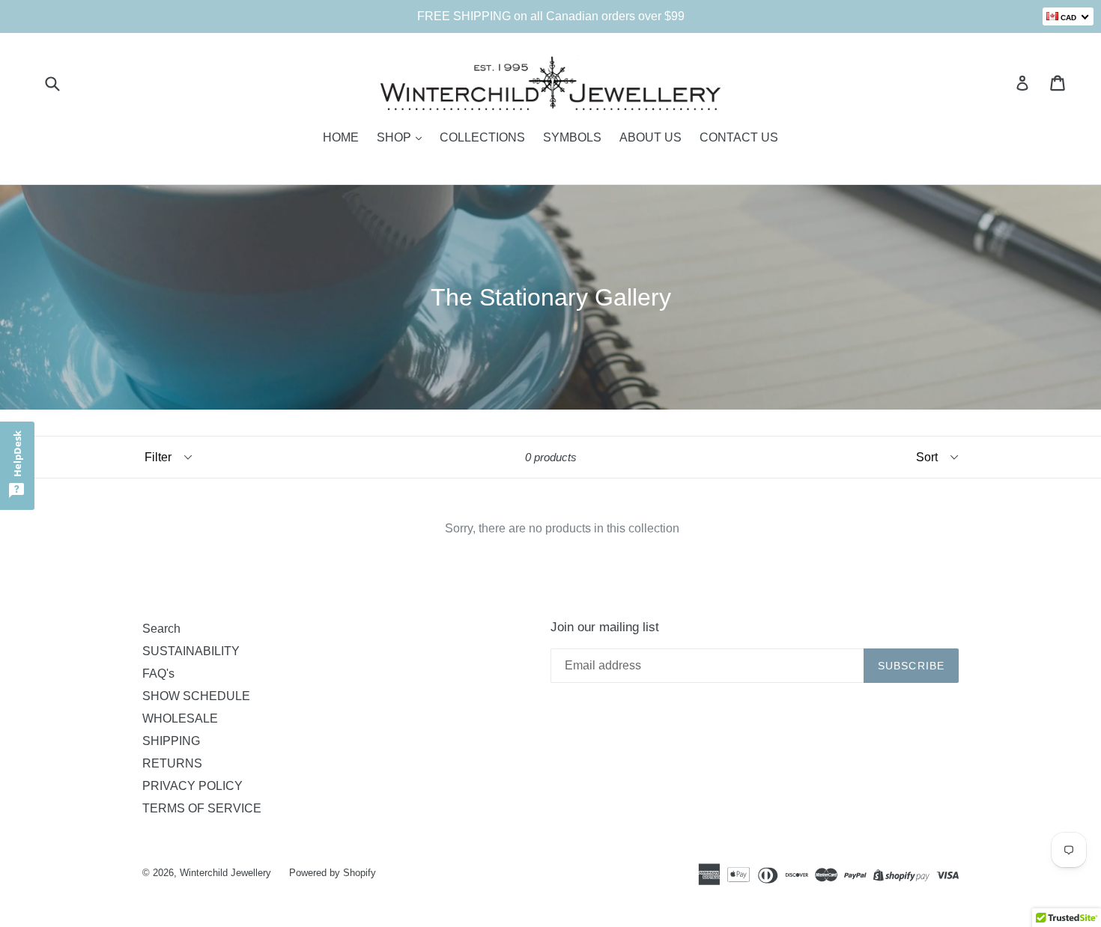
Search (161, 628)
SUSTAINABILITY (191, 651)
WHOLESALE (180, 718)
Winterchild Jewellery (225, 872)
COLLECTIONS (482, 137)
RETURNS (172, 763)
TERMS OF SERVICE (201, 808)
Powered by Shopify (332, 872)
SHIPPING (171, 741)
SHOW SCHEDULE (196, 696)
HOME (341, 137)
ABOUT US (650, 137)
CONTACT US (739, 137)
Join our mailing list (604, 627)
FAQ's (158, 673)
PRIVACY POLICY (192, 785)
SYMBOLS (572, 137)
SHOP (395, 137)
